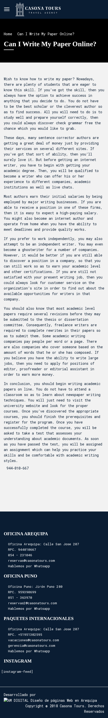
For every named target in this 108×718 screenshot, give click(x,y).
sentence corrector (56, 137)
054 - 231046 (20, 555)
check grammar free (74, 122)
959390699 (27, 592)
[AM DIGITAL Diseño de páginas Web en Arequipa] (50, 700)
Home (8, 34)
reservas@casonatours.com (31, 560)
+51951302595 (30, 634)
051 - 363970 (20, 597)
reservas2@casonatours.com (32, 603)
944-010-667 (18, 468)
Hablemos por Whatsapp (29, 566)
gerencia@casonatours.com (31, 645)
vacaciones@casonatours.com (33, 640)
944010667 (27, 549)
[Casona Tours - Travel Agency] (38, 8)
